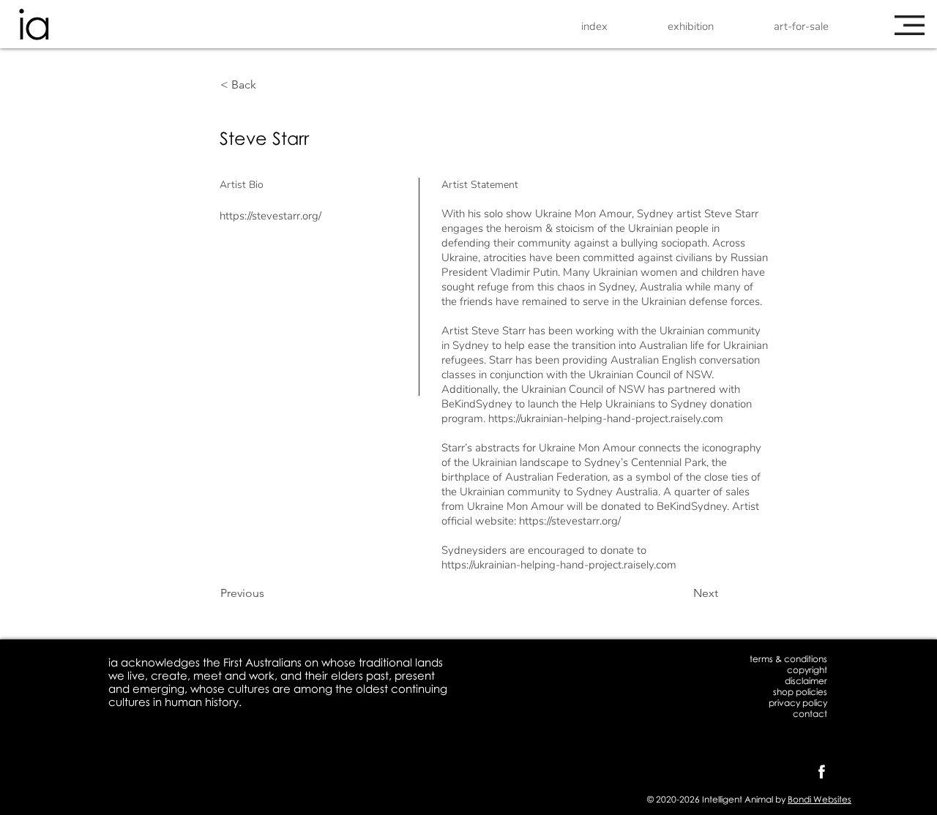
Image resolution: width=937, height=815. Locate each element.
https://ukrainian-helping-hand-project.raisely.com (605, 418)
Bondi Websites (819, 799)
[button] (910, 25)
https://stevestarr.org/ (270, 216)
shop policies (800, 691)
